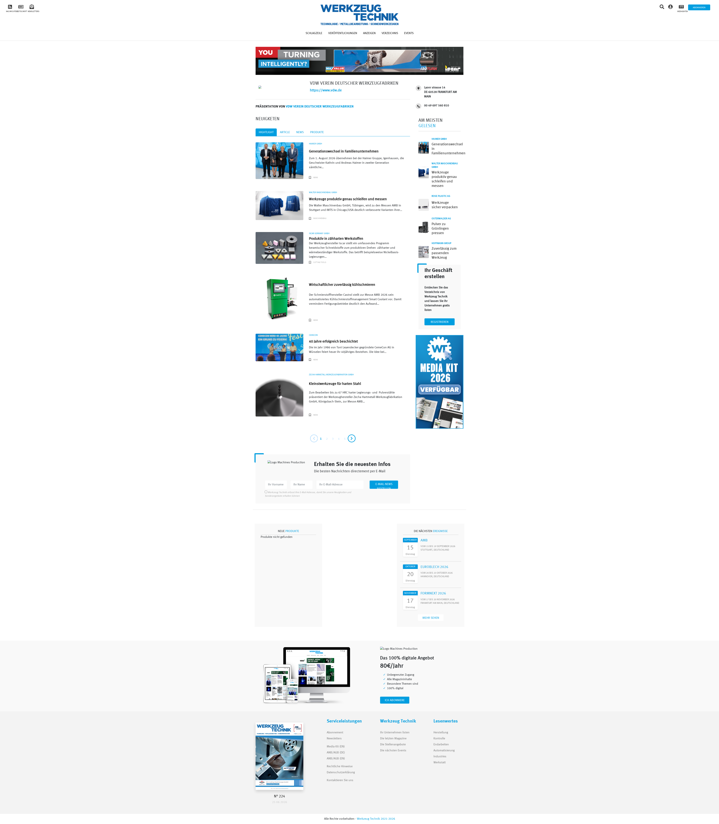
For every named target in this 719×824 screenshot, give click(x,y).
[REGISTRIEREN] (439, 318)
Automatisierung (444, 750)
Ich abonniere (395, 700)
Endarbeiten (441, 744)
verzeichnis (390, 33)
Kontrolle (439, 738)
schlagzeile (314, 33)
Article (285, 132)
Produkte (317, 132)
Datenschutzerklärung (341, 772)
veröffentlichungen (342, 33)
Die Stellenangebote (393, 744)
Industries (439, 756)
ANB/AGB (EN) (336, 758)
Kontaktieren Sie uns (340, 780)
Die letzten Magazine (393, 738)
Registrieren (439, 322)
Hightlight (266, 132)
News (300, 132)
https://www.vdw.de (326, 90)
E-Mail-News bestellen (383, 486)
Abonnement (335, 732)
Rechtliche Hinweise (340, 766)
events (409, 33)
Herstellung (440, 732)
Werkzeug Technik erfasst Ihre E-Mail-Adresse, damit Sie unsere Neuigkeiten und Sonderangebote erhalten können (308, 494)
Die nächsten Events (393, 750)
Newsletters (331, 738)
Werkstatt (439, 762)
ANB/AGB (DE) (336, 752)
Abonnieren (699, 8)
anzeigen (369, 33)
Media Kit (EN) (336, 746)
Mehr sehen (430, 618)
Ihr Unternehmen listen (394, 732)
